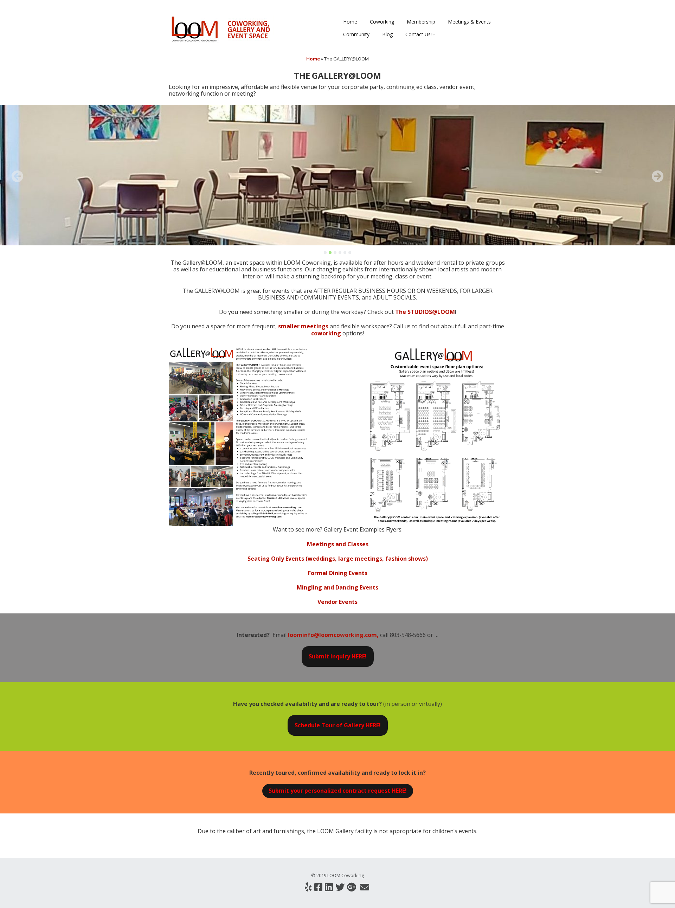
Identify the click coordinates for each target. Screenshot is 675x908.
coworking (326, 333)
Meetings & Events (469, 21)
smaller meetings (303, 326)
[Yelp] (308, 887)
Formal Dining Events (337, 573)
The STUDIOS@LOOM (425, 312)
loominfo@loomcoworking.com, (334, 635)
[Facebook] (318, 887)
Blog (387, 34)
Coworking (382, 21)
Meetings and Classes (337, 544)
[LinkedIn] (329, 887)
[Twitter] (340, 887)
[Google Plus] (351, 887)
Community (356, 34)
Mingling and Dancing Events (337, 587)
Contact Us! (418, 34)
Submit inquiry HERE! (338, 656)
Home (350, 21)
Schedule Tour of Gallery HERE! (338, 725)
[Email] (364, 887)
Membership (421, 21)
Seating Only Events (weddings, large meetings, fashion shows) (338, 558)
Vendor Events (337, 602)
